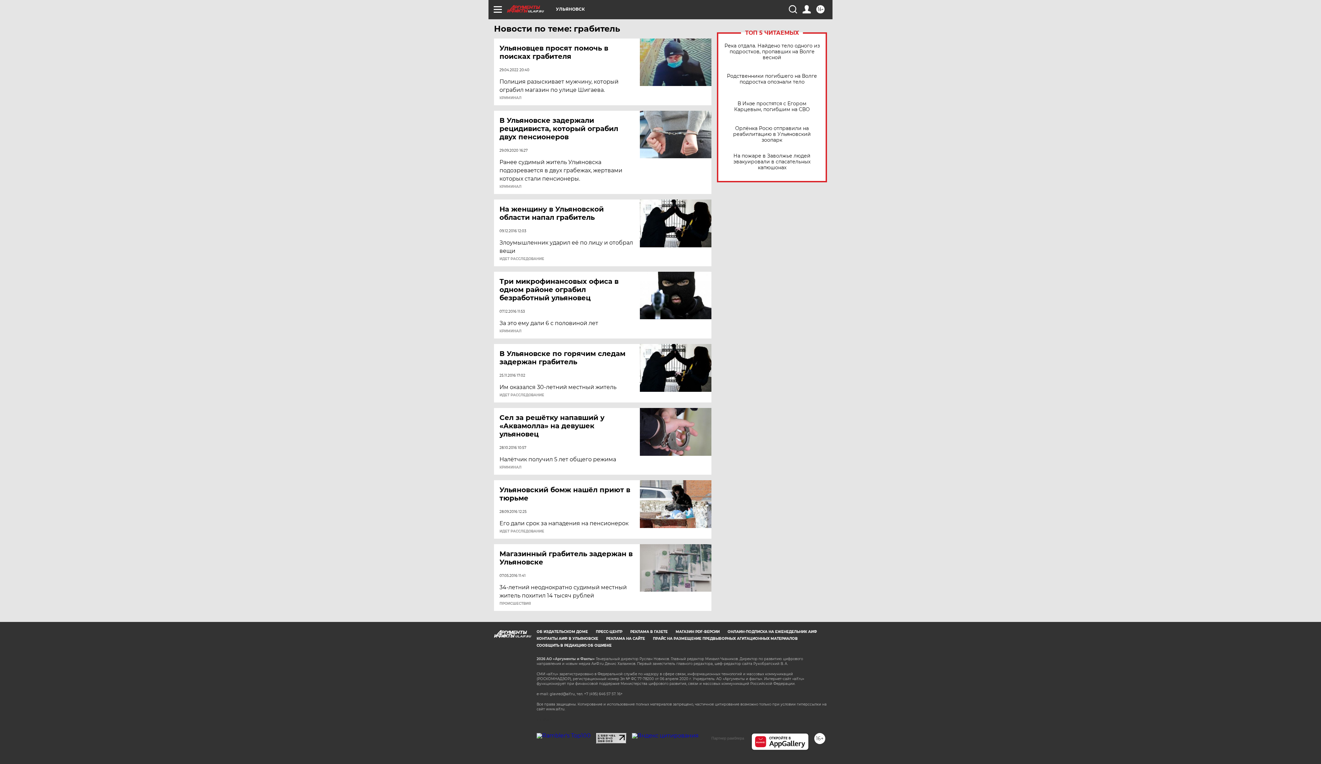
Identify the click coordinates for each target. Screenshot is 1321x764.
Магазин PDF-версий (698, 632)
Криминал (511, 98)
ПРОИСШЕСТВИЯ (515, 603)
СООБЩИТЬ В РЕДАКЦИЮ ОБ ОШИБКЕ (574, 645)
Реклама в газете (649, 632)
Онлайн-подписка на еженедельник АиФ (772, 632)
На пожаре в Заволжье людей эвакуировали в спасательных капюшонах (771, 162)
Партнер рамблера (727, 738)
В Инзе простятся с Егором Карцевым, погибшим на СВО (772, 106)
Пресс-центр (609, 632)
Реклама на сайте (625, 638)
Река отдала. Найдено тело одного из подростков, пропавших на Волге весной (772, 52)
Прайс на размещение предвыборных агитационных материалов (725, 638)
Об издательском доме (562, 632)
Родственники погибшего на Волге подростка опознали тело (772, 79)
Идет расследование (522, 259)
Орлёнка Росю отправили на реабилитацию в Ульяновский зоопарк (772, 134)
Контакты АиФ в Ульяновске (567, 638)
